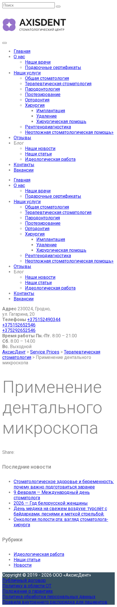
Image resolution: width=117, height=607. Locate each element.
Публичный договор (24, 580)
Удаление (46, 116)
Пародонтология (42, 89)
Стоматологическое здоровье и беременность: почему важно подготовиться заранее (64, 484)
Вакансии (24, 170)
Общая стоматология (47, 78)
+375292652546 (18, 330)
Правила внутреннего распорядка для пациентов (54, 602)
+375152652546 (18, 325)
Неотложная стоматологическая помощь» (69, 132)
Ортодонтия (37, 100)
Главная (22, 51)
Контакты (24, 164)
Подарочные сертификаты (53, 67)
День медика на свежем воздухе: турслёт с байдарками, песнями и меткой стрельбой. (60, 511)
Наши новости (40, 148)
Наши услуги (27, 73)
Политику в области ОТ (26, 586)
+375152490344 (43, 319)
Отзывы (22, 137)
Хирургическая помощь (61, 121)
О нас (19, 56)
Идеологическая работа (50, 159)
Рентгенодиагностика (48, 127)
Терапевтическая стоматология (58, 83)
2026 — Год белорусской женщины (51, 503)
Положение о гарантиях (27, 591)
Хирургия (35, 105)
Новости (23, 565)
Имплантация (50, 110)
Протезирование (42, 94)
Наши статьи (38, 154)
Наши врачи (38, 62)
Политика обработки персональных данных (48, 596)
